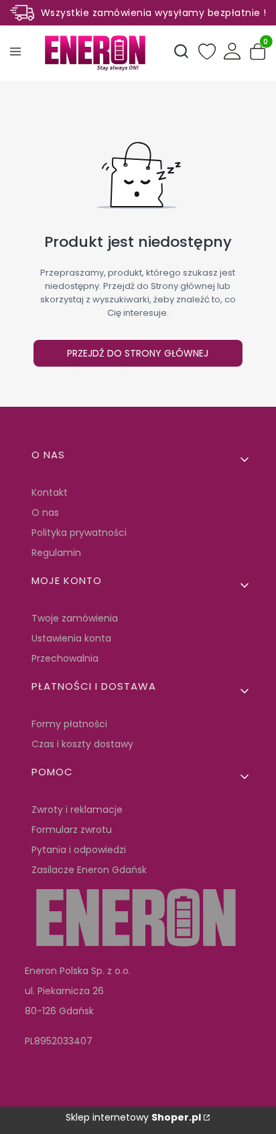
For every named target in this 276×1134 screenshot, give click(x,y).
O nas (45, 512)
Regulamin (56, 552)
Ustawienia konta (71, 638)
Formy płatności (69, 724)
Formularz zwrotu (71, 829)
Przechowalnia (64, 658)
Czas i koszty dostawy (82, 744)
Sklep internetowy (133, 1117)
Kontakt (49, 492)
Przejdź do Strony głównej (137, 353)
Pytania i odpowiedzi (78, 849)
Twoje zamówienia (74, 618)
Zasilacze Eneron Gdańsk (89, 869)
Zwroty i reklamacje (77, 809)
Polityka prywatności (79, 532)
